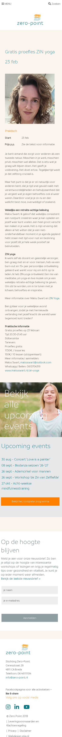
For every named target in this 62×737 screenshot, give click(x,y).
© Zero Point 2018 (17, 716)
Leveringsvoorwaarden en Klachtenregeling (22, 723)
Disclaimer (25, 730)
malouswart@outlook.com (35, 362)
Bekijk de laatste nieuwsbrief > (20, 578)
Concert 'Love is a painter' (25, 459)
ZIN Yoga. (54, 298)
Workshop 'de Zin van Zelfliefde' (30, 477)
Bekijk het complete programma (30, 501)
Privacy (12, 730)
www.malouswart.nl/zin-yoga (22, 370)
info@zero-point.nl (17, 677)
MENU (7, 3)
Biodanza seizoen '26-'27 (24, 465)
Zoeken (55, 3)
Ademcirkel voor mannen (26, 471)
